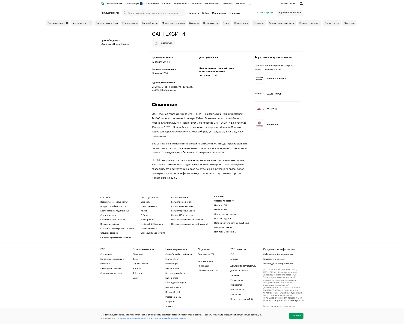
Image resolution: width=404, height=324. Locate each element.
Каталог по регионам (181, 201)
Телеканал (227, 4)
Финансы (194, 22)
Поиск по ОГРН (221, 204)
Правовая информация (274, 258)
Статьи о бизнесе (149, 228)
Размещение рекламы (110, 268)
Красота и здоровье (309, 22)
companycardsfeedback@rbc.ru (288, 300)
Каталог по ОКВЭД (180, 197)
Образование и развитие (282, 22)
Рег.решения (236, 279)
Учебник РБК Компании (152, 223)
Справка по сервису (224, 200)
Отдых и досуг (331, 22)
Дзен (135, 277)
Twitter (136, 258)
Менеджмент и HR (82, 22)
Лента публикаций (150, 197)
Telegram (137, 272)
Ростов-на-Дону (173, 296)
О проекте (234, 13)
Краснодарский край (175, 282)
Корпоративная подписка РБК (114, 210)
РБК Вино (240, 4)
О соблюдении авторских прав (278, 263)
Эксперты (194, 13)
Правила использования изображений (189, 223)
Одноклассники (140, 263)
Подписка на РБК (115, 4)
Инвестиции (133, 4)
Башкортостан (172, 268)
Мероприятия (152, 4)
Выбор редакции (56, 22)
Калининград (171, 277)
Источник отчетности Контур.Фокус (231, 222)
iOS (232, 253)
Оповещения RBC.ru (208, 270)
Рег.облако (235, 275)
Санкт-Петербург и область (178, 253)
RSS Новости (204, 265)
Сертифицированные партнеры (115, 236)
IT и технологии (130, 22)
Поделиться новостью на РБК (114, 201)
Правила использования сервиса (187, 219)
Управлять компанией (290, 13)
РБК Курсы (235, 294)
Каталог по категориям (182, 206)
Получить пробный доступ (113, 206)
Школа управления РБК (241, 298)
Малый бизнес (149, 22)
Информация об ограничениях (278, 253)
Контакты (219, 197)
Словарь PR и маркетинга (153, 232)
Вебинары (145, 214)
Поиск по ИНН (221, 209)
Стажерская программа (111, 272)
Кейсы (205, 13)
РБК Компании (212, 4)
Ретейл (226, 22)
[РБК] (102, 3)
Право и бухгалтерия (107, 22)
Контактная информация (112, 258)
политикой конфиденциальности (169, 318)
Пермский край (172, 291)
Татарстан (170, 301)
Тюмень (168, 306)
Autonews (197, 4)
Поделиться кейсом (109, 223)
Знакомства (236, 284)
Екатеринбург (172, 258)
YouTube (137, 268)
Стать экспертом (264, 13)
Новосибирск (171, 263)
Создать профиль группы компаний (117, 228)
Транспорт (258, 22)
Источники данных (223, 218)
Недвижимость (181, 4)
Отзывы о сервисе (109, 232)
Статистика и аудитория (226, 213)
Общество (349, 22)
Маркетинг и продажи (173, 22)
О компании (106, 253)
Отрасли (166, 4)
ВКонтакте (138, 253)
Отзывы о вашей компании (113, 219)
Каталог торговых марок (183, 210)
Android (234, 258)
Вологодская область (175, 272)
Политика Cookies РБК (225, 231)
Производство (241, 22)
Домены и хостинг (239, 270)
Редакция (105, 263)
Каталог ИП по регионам (183, 214)
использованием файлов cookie (134, 318)
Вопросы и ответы (223, 227)
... (249, 3)
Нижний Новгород (174, 287)
